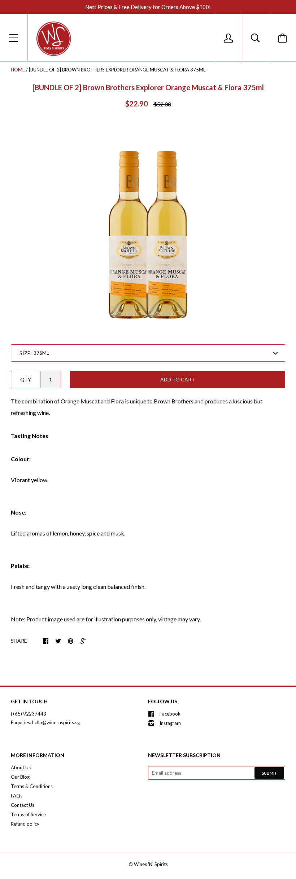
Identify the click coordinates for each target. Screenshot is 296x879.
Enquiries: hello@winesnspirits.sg (45, 722)
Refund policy (25, 824)
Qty (25, 379)
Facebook (170, 714)
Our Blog (20, 777)
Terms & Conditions (32, 786)
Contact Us (22, 805)
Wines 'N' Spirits (151, 864)
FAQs (16, 796)
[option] (148, 227)
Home (18, 70)
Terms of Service (28, 814)
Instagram (170, 723)
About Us (21, 767)
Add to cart (177, 379)
